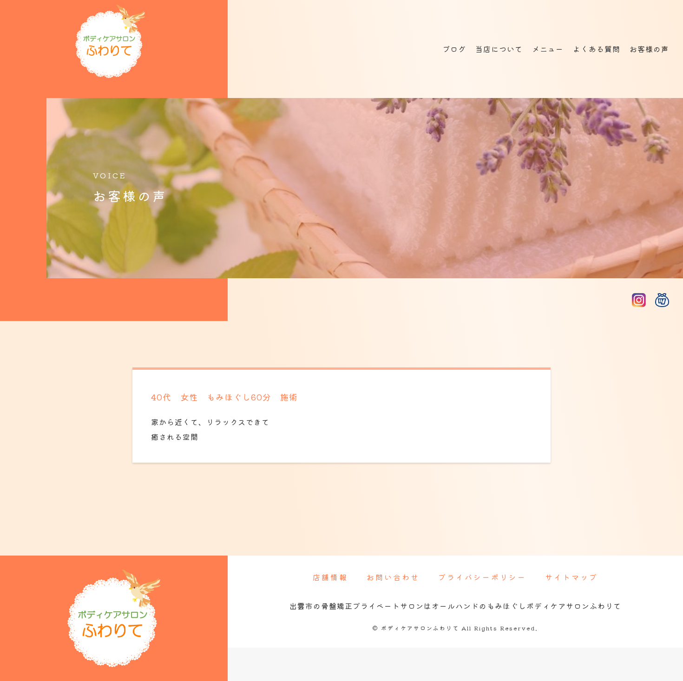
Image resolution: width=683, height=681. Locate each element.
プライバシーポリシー (482, 577)
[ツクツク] (662, 299)
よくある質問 (596, 48)
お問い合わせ (393, 577)
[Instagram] (639, 299)
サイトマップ (571, 577)
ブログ (454, 48)
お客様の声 (649, 48)
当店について (499, 48)
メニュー (548, 48)
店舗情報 (330, 577)
